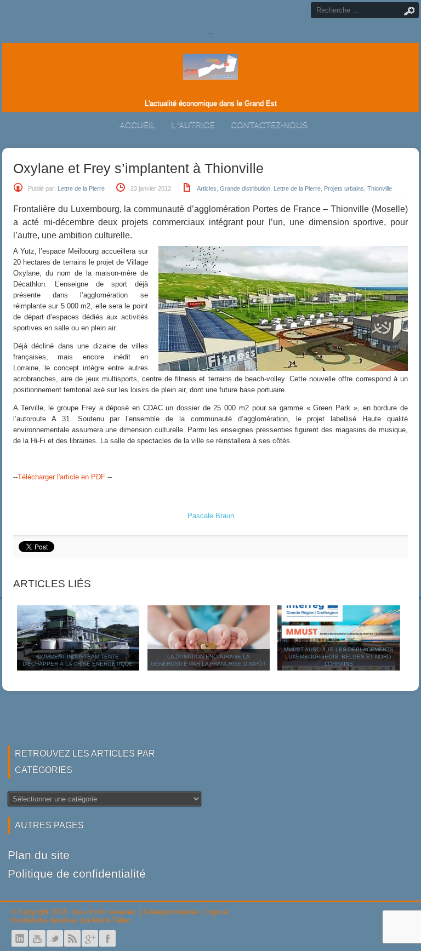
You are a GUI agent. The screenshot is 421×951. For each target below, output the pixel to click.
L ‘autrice (193, 124)
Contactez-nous (269, 124)
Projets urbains (344, 188)
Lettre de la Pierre (81, 188)
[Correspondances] (210, 71)
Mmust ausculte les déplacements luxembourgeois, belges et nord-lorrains (339, 656)
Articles (207, 188)
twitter (55, 938)
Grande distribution (245, 188)
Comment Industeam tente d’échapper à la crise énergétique (78, 660)
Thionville (379, 188)
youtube (37, 938)
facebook (107, 938)
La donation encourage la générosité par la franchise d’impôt (208, 660)
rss (72, 938)
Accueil (137, 124)
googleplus (90, 938)
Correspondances (171, 912)
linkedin (20, 938)
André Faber (111, 920)
